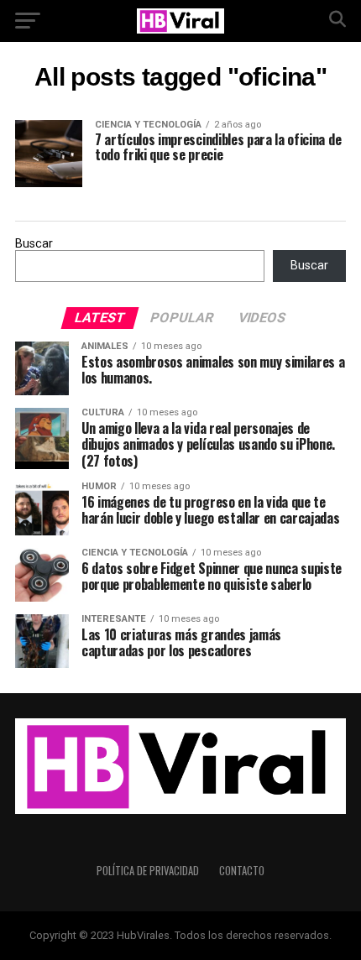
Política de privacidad (148, 871)
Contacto (241, 871)
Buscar (34, 244)
